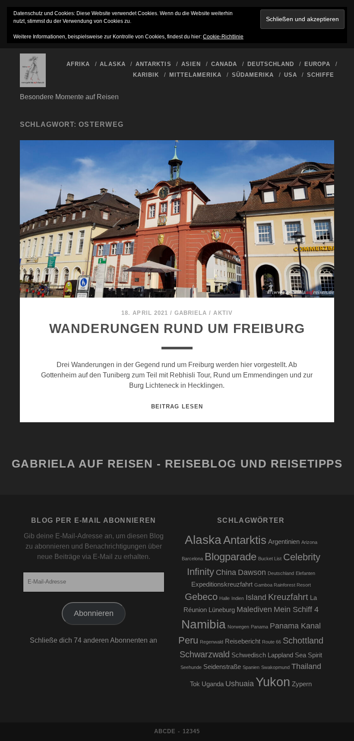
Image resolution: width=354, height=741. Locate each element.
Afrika (78, 64)
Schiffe (320, 75)
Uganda (213, 684)
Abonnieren (94, 613)
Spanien (251, 667)
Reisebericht (242, 641)
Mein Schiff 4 (296, 609)
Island (256, 597)
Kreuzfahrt (288, 597)
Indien (237, 598)
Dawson (252, 572)
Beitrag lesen (177, 406)
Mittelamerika (195, 75)
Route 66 (271, 641)
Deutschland (270, 64)
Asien (191, 64)
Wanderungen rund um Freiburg (177, 328)
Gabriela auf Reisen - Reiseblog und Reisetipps (177, 463)
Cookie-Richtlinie (223, 37)
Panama (259, 626)
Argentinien (284, 541)
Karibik (146, 75)
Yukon (273, 682)
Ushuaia (239, 683)
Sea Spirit (308, 655)
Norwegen (238, 626)
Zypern (302, 684)
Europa (317, 64)
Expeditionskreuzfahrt (222, 584)
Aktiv (222, 313)
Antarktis (153, 64)
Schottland (303, 640)
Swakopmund (275, 667)
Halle (224, 598)
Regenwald (211, 641)
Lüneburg (222, 609)
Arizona (309, 542)
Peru (188, 640)
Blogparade (230, 556)
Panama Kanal (295, 626)
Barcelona (192, 558)
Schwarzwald (205, 654)
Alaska (112, 64)
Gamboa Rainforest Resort (282, 584)
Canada (224, 64)
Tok (195, 684)
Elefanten (305, 573)
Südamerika (253, 75)
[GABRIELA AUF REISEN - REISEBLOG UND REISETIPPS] (33, 83)
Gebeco (201, 596)
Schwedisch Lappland (262, 655)
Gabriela (190, 313)
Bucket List (269, 558)
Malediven (254, 609)
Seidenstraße (222, 666)
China (226, 572)
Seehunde (191, 667)
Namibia (203, 624)
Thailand (306, 666)
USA (290, 75)
